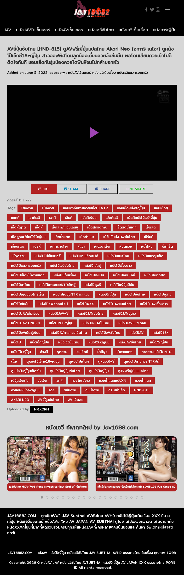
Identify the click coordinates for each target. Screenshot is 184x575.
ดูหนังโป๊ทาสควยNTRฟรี (141, 361)
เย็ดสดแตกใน (97, 227)
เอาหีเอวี (34, 217)
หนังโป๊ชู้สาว (162, 294)
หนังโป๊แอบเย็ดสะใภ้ (83, 256)
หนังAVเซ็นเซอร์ (69, 29)
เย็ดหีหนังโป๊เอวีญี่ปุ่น (142, 217)
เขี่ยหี (37, 246)
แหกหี (15, 217)
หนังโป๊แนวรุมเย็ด (150, 256)
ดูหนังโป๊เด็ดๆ (79, 361)
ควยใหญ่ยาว (81, 380)
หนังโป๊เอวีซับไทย (62, 265)
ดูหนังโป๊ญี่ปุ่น (99, 371)
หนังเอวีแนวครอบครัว (132, 72)
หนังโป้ (16, 342)
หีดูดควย (18, 256)
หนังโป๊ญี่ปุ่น (107, 294)
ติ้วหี (14, 361)
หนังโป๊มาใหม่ (20, 284)
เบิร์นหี (148, 236)
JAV (7, 29)
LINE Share (136, 189)
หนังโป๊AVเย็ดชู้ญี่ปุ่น (25, 332)
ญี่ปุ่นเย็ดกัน (20, 380)
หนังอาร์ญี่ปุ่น (165, 29)
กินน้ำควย (92, 390)
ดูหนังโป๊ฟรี (106, 361)
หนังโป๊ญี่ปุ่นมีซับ (122, 284)
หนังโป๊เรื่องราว (121, 265)
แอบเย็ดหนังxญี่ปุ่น (131, 208)
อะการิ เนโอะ (59, 246)
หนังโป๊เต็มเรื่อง (65, 275)
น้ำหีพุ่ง (102, 351)
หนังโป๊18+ (160, 332)
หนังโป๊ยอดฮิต (154, 275)
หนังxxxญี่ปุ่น (98, 342)
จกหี (59, 380)
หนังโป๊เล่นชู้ (92, 265)
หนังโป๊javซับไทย (91, 313)
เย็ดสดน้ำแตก (126, 227)
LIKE (45, 189)
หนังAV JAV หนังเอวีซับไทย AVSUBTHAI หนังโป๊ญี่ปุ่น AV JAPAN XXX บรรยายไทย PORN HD (108, 565)
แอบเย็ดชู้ (161, 208)
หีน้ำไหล (147, 246)
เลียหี (68, 217)
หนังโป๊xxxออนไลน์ (53, 304)
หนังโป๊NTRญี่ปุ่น (61, 323)
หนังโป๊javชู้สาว (124, 313)
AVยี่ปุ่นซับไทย (48, 399)
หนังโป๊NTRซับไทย (95, 323)
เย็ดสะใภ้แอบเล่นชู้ (65, 227)
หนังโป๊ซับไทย (135, 294)
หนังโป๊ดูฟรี (93, 284)
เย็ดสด (151, 227)
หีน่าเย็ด (167, 246)
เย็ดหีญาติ (18, 227)
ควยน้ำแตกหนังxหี (112, 380)
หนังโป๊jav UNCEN (25, 323)
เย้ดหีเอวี (112, 217)
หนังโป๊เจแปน (94, 275)
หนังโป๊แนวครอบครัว (26, 265)
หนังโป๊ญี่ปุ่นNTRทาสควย (71, 294)
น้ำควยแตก (124, 351)
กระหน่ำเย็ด (116, 390)
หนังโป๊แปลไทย (118, 256)
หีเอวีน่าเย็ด (102, 246)
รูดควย (62, 351)
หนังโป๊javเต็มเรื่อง (25, 313)
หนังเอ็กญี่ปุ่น (39, 342)
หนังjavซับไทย (130, 342)
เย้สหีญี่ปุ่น (89, 217)
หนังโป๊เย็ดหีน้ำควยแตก (28, 275)
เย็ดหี (39, 227)
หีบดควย (125, 246)
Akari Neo (20, 399)
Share (73, 189)
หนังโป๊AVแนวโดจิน (132, 323)
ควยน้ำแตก (143, 380)
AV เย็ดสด (76, 399)
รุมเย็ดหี (82, 351)
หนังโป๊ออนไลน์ (124, 275)
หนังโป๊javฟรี (58, 313)
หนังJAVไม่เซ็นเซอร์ (33, 29)
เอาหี (52, 217)
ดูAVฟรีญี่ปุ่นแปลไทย (133, 371)
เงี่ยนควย (17, 246)
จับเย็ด (42, 380)
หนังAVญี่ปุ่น (159, 342)
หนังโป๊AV (136, 332)
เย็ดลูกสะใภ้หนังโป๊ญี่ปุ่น (28, 236)
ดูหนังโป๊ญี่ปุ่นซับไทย (65, 371)
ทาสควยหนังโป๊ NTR (156, 351)
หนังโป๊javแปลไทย (117, 304)
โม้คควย (48, 208)
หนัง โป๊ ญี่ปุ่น (21, 351)
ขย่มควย (70, 390)
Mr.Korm (41, 409)
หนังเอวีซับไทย (101, 29)
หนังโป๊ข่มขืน (20, 304)
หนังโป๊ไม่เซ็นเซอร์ (47, 256)
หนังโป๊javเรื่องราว (154, 304)
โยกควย (27, 208)
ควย (52, 390)
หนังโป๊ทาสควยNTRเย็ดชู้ (57, 284)
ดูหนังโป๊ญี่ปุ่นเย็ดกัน (26, 371)
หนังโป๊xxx (85, 304)
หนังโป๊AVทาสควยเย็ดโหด (68, 332)
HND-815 (142, 390)
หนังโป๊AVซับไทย (108, 332)
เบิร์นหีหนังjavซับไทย (119, 236)
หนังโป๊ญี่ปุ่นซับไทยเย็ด (27, 294)
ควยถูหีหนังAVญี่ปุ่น (25, 390)
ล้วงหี (44, 351)
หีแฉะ (81, 246)
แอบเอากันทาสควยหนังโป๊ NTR (85, 208)
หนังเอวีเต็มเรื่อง (133, 29)
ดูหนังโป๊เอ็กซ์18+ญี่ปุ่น (43, 361)
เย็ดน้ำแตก (62, 236)
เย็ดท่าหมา (86, 236)
